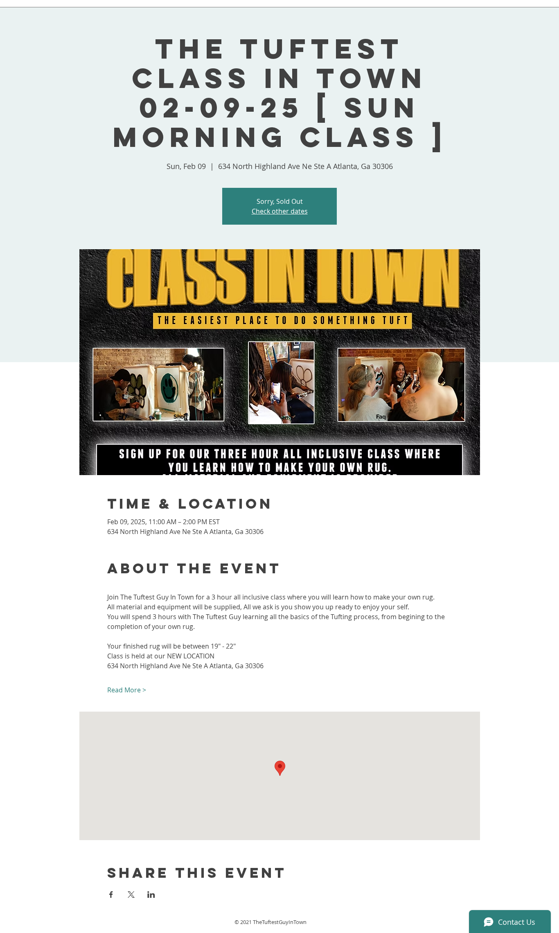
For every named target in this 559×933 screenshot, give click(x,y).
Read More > (126, 689)
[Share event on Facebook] (111, 894)
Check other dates (280, 211)
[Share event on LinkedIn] (151, 894)
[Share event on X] (131, 894)
